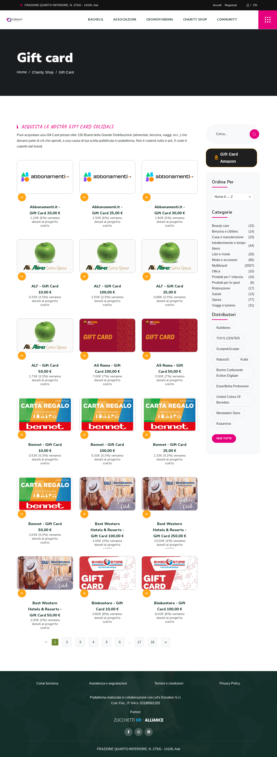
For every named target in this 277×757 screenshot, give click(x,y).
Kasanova (223, 423)
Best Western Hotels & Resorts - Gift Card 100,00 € (107, 536)
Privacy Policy (230, 683)
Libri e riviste (221, 254)
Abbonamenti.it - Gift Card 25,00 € (107, 216)
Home (22, 72)
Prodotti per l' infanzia (227, 277)
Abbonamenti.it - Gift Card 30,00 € (169, 216)
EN (255, 5)
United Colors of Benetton (228, 399)
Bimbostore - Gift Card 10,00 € (107, 612)
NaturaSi (222, 359)
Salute (216, 294)
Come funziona (47, 683)
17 (139, 642)
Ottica (216, 271)
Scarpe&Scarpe (227, 349)
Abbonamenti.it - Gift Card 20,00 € (45, 216)
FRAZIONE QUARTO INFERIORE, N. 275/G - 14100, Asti (61, 5)
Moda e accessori (224, 260)
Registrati (231, 5)
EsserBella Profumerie (232, 386)
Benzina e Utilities (225, 231)
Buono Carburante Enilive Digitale (229, 372)
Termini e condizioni (169, 683)
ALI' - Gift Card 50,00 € (45, 374)
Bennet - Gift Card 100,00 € (107, 454)
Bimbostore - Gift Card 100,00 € (169, 612)
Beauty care (220, 225)
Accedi (217, 5)
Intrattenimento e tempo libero (229, 245)
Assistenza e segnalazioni (108, 683)
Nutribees (223, 327)
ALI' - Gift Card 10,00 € (45, 295)
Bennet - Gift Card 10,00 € (45, 454)
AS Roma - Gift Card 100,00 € (107, 374)
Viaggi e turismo (223, 305)
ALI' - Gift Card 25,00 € (170, 295)
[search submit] (254, 134)
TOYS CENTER (228, 338)
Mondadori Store (228, 413)
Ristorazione (221, 288)
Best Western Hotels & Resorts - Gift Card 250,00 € (169, 536)
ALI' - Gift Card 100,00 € (107, 295)
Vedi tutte (224, 438)
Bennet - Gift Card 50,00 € (45, 533)
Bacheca (95, 19)
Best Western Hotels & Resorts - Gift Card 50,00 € (45, 615)
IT (248, 5)
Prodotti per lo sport (226, 282)
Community (227, 19)
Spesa (216, 299)
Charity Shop (195, 19)
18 (152, 642)
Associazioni (124, 19)
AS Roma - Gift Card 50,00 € (170, 374)
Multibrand (219, 265)
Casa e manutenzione (228, 237)
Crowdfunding (159, 19)
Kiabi (244, 359)
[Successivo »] (165, 642)
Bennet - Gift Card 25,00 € (169, 454)
